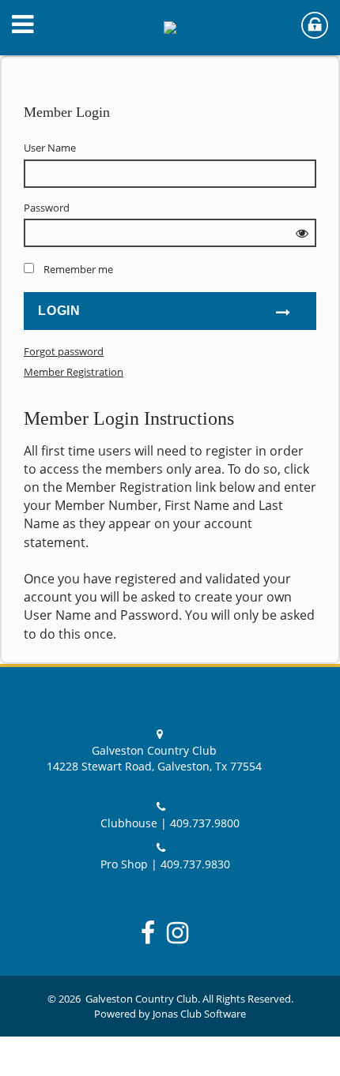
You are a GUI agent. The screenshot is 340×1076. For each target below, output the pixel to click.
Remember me (78, 269)
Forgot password (64, 351)
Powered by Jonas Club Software (170, 1014)
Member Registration (73, 372)
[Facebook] (154, 932)
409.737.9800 (205, 822)
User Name (50, 148)
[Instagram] (183, 932)
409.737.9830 (195, 864)
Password (47, 208)
